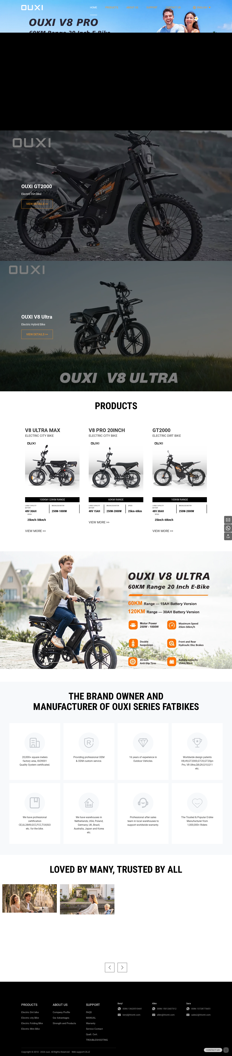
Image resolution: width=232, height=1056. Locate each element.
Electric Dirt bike (30, 1012)
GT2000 (161, 430)
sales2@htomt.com (201, 1015)
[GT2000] (179, 467)
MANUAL (91, 1017)
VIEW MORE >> (35, 531)
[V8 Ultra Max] (52, 467)
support (152, 7)
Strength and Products (64, 1023)
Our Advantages (61, 1017)
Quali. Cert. (92, 1034)
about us (132, 7)
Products (111, 7)
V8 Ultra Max (42, 430)
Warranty (90, 1023)
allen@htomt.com (166, 1015)
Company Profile (61, 1012)
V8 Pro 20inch (107, 430)
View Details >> (37, 204)
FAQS (89, 1012)
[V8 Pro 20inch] (116, 467)
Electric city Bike (30, 1017)
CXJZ (87, 1052)
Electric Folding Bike (32, 1023)
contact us (173, 7)
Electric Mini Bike (30, 1028)
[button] (109, 967)
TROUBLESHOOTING (97, 1039)
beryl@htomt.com (131, 1015)
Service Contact (94, 1028)
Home (93, 7)
